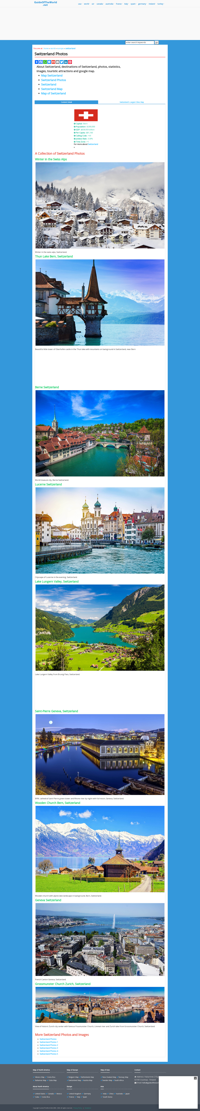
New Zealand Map (109, 1077)
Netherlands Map (87, 1077)
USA (79, 4)
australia (109, 4)
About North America (41, 1086)
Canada (51, 1094)
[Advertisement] (100, 23)
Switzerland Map (75, 1080)
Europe (69, 1086)
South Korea (107, 1097)
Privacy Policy (77, 1108)
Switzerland (93, 144)
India (104, 1094)
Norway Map (123, 1077)
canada (100, 4)
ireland (152, 4)
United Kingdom (75, 1094)
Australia (119, 1094)
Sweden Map (107, 1080)
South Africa (119, 1080)
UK (93, 4)
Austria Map (87, 1080)
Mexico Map (39, 1077)
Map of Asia (105, 1070)
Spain (85, 1097)
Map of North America (41, 1070)
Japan (127, 1094)
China (111, 1094)
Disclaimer (88, 1108)
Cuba (37, 1097)
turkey (160, 4)
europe (60, 48)
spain (133, 4)
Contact (137, 1070)
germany (142, 4)
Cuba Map (53, 1080)
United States (40, 1094)
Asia (102, 1086)
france (119, 4)
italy (126, 4)
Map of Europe (72, 1070)
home (46, 48)
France (71, 1097)
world (86, 4)
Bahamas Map (40, 1080)
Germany (87, 1094)
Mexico (59, 1094)
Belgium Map (74, 1077)
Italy (78, 1097)
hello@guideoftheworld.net (152, 1083)
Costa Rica (51, 1077)
